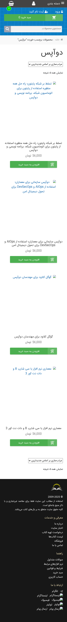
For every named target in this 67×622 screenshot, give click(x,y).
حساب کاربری (56, 577)
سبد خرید (58, 573)
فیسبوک (46, 600)
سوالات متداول (55, 560)
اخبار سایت (57, 528)
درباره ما (58, 524)
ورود (58, 11)
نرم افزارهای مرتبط (53, 564)
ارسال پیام (43, 609)
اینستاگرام (43, 596)
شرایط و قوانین (55, 568)
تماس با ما (57, 545)
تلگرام (56, 591)
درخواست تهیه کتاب (52, 532)
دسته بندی (54, 3)
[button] (28, 167)
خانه (57, 40)
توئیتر (50, 605)
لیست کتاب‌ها (56, 537)
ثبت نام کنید (37, 11)
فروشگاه (58, 541)
